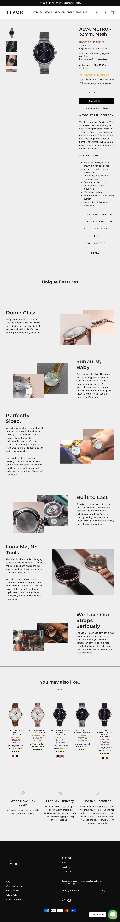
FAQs (8, 881)
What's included (97, 214)
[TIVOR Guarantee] (97, 793)
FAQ (85, 12)
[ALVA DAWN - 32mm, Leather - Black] (17, 756)
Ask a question (97, 243)
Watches (37, 12)
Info (105, 59)
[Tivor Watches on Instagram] (63, 900)
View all (60, 689)
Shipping (83, 49)
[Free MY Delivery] (60, 793)
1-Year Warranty (96, 229)
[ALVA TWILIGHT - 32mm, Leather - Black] (102, 758)
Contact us (66, 871)
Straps (48, 12)
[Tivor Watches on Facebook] (69, 900)
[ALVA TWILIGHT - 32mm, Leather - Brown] (106, 758)
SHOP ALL (66, 858)
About (70, 12)
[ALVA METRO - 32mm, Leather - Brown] (62, 756)
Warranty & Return (14, 886)
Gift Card (59, 12)
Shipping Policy (13, 890)
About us (66, 867)
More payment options (96, 108)
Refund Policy (12, 895)
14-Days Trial (97, 222)
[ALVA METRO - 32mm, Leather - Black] (58, 756)
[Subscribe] (103, 891)
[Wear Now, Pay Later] (23, 793)
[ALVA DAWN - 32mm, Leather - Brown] (13, 756)
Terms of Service (13, 899)
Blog (78, 12)
